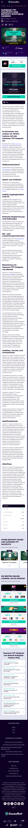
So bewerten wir (13, 773)
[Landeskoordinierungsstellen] (7, 825)
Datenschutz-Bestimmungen (14, 776)
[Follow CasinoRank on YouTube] (15, 803)
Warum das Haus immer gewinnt (14, 742)
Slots (13, 732)
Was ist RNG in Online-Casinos (14, 751)
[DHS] (22, 821)
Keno (13, 730)
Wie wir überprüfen (13, 771)
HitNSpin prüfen (14, 645)
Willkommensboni (6, 169)
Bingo (13, 727)
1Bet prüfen (14, 624)
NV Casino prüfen (13, 602)
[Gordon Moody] (14, 825)
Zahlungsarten (20, 238)
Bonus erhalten (17, 66)
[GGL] (8, 821)
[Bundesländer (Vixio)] (16, 821)
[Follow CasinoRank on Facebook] (5, 803)
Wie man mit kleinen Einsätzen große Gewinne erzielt (11, 748)
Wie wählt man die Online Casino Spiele (13, 745)
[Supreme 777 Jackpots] (9, 559)
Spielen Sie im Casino (14, 33)
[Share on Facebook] (6, 25)
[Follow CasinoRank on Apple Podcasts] (22, 803)
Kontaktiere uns (13, 768)
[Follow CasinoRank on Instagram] (8, 803)
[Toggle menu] (2, 1)
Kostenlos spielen (14, 38)
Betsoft (10, 274)
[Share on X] (2, 25)
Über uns (13, 765)
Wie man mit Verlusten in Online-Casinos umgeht (12, 755)
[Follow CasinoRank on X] (12, 803)
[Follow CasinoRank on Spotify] (18, 803)
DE (13, 807)
